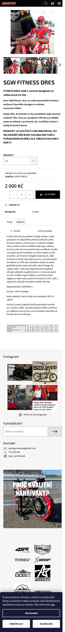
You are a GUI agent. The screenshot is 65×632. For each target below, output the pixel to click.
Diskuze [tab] (20, 222)
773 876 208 (14, 452)
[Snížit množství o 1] (14, 195)
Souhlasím (46, 624)
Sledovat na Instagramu (35, 414)
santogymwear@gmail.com (22, 448)
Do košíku (50, 194)
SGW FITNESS (21, 176)
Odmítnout (16, 624)
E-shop (35, 211)
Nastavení (31, 613)
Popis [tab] (10, 222)
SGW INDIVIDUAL (42, 131)
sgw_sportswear (16, 456)
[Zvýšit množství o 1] (30, 195)
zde (53, 604)
